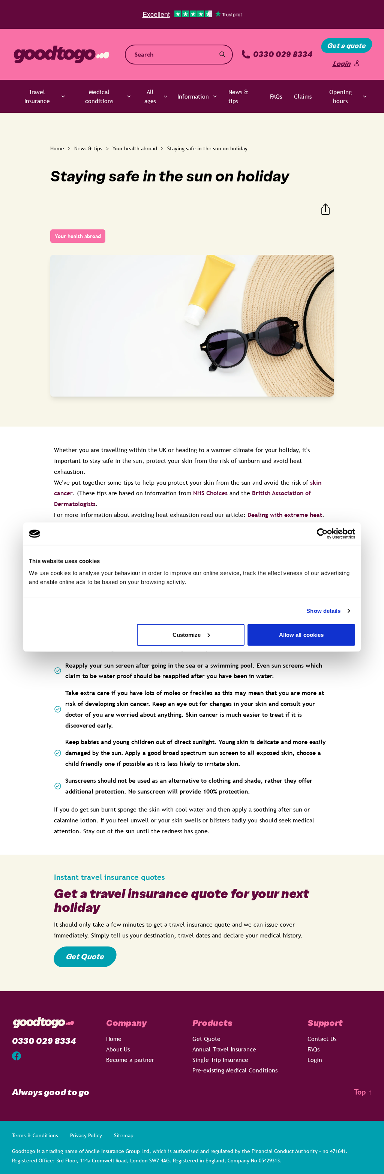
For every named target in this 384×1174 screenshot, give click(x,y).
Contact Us (322, 1039)
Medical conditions (99, 96)
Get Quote (85, 956)
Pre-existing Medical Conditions (235, 1070)
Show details (323, 611)
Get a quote (346, 45)
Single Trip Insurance (220, 1060)
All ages (150, 96)
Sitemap (124, 1135)
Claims (303, 96)
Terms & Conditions (35, 1135)
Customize (186, 634)
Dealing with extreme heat (285, 515)
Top (363, 1092)
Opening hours (340, 96)
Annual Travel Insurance (224, 1049)
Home (57, 148)
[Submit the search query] (222, 54)
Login (342, 63)
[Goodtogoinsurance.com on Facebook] (16, 1055)
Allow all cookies (301, 634)
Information (193, 96)
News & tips (238, 96)
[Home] (61, 54)
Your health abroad (134, 148)
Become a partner (130, 1060)
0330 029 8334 (282, 54)
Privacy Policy (86, 1135)
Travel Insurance (37, 96)
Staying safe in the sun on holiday (207, 148)
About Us (118, 1049)
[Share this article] (325, 209)
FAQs (276, 96)
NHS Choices (210, 493)
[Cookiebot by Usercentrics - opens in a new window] (322, 533)
